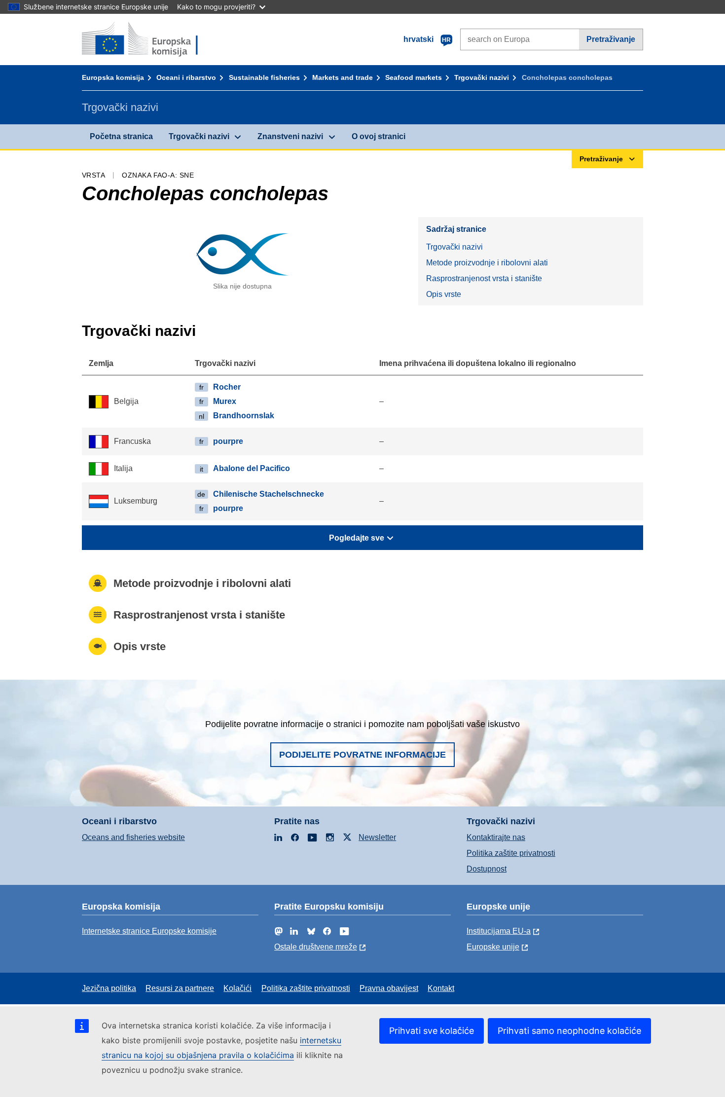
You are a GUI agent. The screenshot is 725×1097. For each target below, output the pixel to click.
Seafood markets (413, 77)
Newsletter (377, 837)
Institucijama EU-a (499, 931)
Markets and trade (342, 77)
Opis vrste (443, 294)
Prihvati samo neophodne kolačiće (569, 1030)
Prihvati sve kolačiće (431, 1030)
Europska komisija (113, 77)
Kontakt (441, 988)
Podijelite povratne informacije (362, 755)
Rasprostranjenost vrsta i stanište (484, 278)
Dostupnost (487, 869)
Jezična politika (109, 988)
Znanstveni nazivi (290, 136)
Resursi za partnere (179, 988)
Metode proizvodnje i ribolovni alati (487, 262)
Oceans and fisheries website (133, 837)
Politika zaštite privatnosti (511, 853)
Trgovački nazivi (481, 77)
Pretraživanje (610, 39)
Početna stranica (121, 136)
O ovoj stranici (378, 136)
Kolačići (237, 988)
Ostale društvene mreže (315, 947)
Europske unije (493, 947)
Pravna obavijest (389, 988)
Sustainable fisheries (264, 77)
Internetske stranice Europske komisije (149, 931)
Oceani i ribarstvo (186, 77)
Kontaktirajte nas (496, 837)
